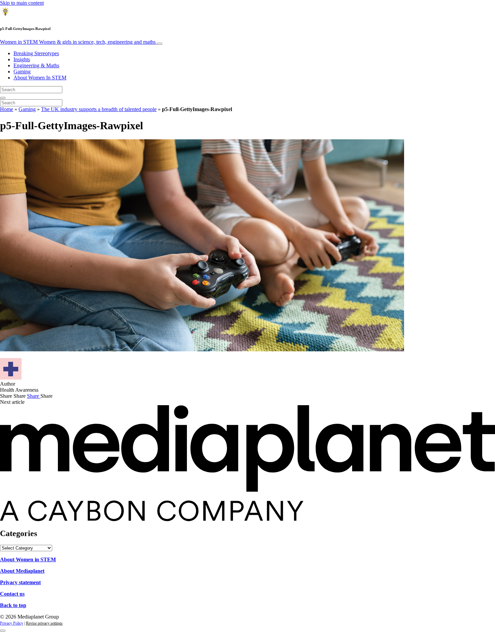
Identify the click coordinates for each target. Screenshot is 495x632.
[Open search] (2, 98)
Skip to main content (22, 3)
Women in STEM (78, 42)
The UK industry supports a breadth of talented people (99, 109)
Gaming (22, 71)
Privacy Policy (11, 623)
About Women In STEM (39, 77)
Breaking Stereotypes (36, 53)
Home (6, 109)
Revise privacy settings (44, 623)
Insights (21, 59)
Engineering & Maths (36, 65)
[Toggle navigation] (159, 44)
